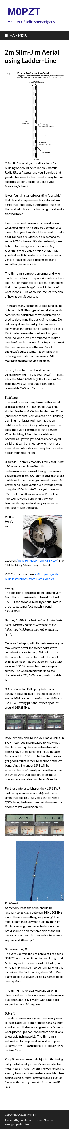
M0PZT (24, 11)
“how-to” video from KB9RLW (37, 560)
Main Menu (18, 35)
